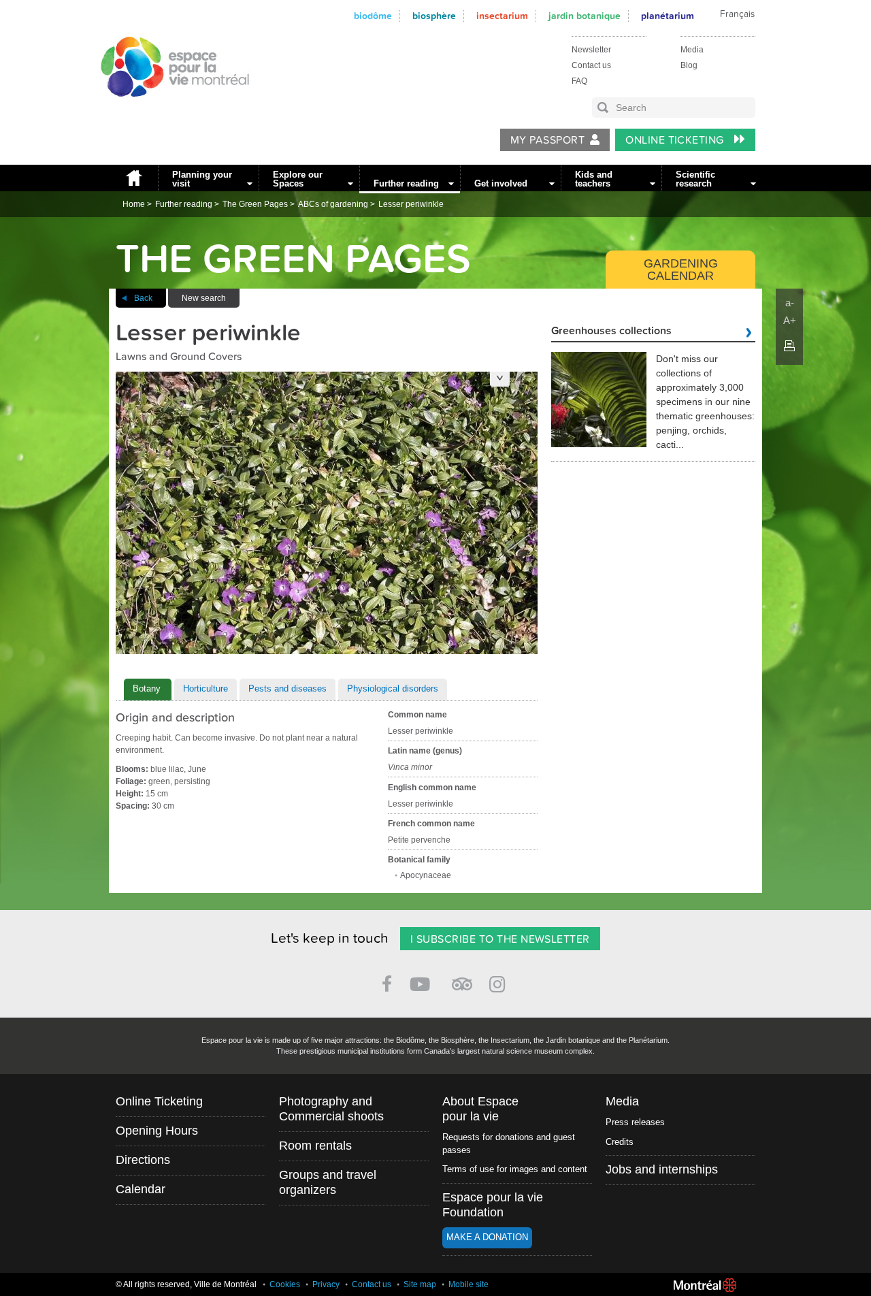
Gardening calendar (681, 269)
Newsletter (591, 49)
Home (133, 178)
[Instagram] (500, 982)
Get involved (500, 183)
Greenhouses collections (611, 331)
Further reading (406, 183)
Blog (688, 65)
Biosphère (434, 16)
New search (204, 298)
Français (737, 14)
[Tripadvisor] (462, 978)
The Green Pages (255, 204)
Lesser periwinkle (411, 204)
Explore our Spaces (298, 179)
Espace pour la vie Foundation (492, 1204)
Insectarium (502, 16)
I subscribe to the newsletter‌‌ (500, 939)
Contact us (591, 65)
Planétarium (667, 16)
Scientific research (695, 179)
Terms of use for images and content (514, 1169)
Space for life (170, 109)
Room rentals (315, 1145)
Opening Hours (157, 1130)
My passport (547, 140)
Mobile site (468, 1284)
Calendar (140, 1189)
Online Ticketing (676, 140)
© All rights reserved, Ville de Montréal (186, 1284)
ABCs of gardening (333, 204)
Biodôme (373, 16)
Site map (420, 1284)
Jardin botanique (584, 16)
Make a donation (487, 1237)
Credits (620, 1142)
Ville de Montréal (705, 1285)
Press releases (635, 1122)
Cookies (284, 1284)
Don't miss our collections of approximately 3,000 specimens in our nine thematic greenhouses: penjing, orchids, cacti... (705, 401)
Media (692, 49)
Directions (143, 1160)
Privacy (326, 1284)
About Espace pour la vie (480, 1109)
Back (143, 298)
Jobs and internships (662, 1169)
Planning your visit (202, 179)
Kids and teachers (593, 179)
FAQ (579, 81)
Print (789, 345)
